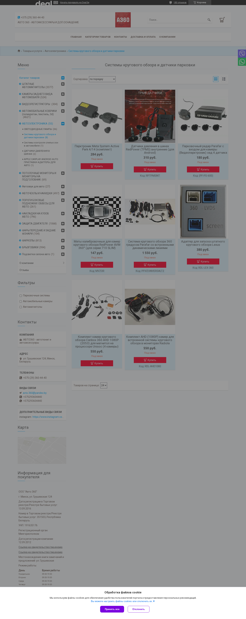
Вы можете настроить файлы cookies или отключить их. (122, 601)
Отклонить (138, 609)
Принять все (112, 609)
